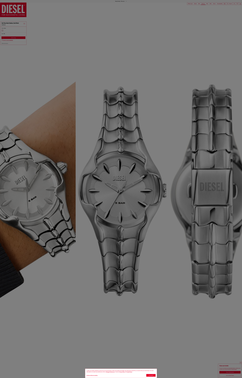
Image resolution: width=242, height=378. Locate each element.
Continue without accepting (91, 375)
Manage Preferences (110, 371)
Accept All (151, 375)
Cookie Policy (129, 371)
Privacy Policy (122, 371)
